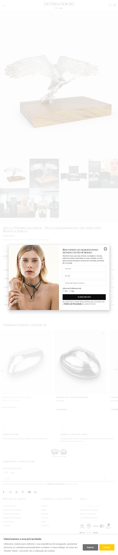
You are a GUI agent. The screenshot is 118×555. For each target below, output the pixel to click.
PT (66, 291)
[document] (59, 277)
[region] (59, 545)
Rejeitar (90, 547)
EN (73, 291)
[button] (105, 249)
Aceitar (106, 547)
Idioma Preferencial (72, 288)
